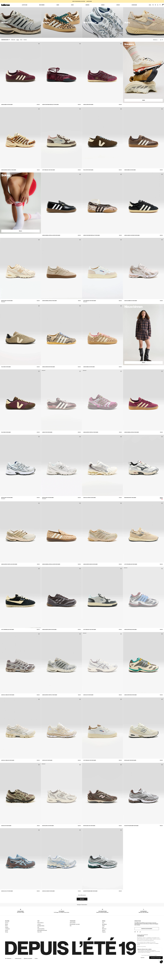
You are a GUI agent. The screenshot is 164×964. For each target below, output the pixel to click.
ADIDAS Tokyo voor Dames (47, 432)
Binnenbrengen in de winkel (75, 924)
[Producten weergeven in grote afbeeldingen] (160, 39)
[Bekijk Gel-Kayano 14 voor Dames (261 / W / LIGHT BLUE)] (61, 858)
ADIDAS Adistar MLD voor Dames (130, 629)
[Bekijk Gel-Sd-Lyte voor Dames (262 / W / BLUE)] (20, 858)
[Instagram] (135, 931)
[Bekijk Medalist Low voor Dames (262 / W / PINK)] (61, 137)
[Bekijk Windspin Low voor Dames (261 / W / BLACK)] (20, 597)
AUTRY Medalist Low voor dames (89, 760)
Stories (6, 925)
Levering (39, 924)
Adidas (103, 925)
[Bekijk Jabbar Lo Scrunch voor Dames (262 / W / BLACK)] (143, 203)
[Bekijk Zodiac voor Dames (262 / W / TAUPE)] (20, 334)
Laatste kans (89, 1)
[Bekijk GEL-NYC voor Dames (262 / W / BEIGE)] (61, 728)
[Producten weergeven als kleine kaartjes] (162, 39)
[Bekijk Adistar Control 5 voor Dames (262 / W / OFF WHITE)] (20, 137)
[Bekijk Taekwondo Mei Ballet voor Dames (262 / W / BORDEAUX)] (61, 72)
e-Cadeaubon (7, 928)
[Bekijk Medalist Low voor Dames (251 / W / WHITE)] (102, 268)
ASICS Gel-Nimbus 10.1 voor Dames (130, 300)
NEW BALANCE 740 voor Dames (7, 300)
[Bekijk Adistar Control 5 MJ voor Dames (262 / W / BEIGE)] (20, 532)
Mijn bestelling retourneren (42, 930)
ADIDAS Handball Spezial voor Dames (49, 300)
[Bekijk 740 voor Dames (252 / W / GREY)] (20, 465)
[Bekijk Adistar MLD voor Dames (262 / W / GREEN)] (143, 662)
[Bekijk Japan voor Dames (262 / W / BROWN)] (102, 72)
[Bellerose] (5, 5)
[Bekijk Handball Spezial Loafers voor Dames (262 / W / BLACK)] (61, 203)
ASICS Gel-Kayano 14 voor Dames (89, 497)
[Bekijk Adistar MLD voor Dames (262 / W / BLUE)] (143, 597)
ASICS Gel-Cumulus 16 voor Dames (7, 760)
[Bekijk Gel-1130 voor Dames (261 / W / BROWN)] (20, 793)
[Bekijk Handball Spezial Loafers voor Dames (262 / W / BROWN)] (61, 532)
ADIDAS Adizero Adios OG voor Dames (90, 564)
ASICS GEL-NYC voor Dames (47, 760)
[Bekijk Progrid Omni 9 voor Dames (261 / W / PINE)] (102, 858)
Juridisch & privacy (18, 958)
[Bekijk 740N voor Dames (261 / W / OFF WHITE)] (143, 728)
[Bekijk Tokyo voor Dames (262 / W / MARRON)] (61, 400)
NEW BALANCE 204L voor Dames (89, 825)
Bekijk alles (13, 39)
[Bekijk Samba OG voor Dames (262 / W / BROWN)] (143, 137)
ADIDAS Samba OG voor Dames (7, 104)
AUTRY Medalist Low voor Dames (89, 300)
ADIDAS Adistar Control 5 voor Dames (90, 432)
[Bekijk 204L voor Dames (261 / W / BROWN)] (102, 793)
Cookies (36, 958)
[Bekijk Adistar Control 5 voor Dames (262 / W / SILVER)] (61, 662)
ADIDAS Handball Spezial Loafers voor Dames (51, 235)
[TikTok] (140, 931)
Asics (103, 927)
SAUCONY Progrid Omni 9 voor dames (131, 825)
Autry (103, 922)
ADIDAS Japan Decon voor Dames (48, 366)
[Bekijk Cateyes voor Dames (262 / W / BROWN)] (102, 137)
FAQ (38, 927)
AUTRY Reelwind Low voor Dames (130, 564)
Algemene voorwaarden (28, 958)
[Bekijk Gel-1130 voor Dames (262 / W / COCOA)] (102, 662)
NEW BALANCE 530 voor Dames (48, 825)
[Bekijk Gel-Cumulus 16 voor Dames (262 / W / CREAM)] (20, 728)
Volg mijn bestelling (40, 928)
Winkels (6, 924)
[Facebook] (137, 931)
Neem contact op (40, 922)
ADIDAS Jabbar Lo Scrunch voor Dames (132, 235)
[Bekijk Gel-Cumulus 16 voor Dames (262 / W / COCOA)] (20, 662)
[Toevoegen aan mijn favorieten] (39, 43)
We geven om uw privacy (141, 946)
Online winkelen (72, 922)
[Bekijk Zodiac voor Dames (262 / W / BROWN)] (20, 400)
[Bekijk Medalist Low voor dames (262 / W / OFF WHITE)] (102, 728)
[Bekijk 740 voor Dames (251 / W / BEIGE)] (20, 268)
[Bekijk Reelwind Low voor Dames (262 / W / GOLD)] (143, 532)
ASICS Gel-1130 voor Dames (6, 825)
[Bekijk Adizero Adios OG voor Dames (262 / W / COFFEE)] (61, 597)
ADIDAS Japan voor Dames (88, 104)
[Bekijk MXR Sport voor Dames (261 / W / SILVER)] (143, 465)
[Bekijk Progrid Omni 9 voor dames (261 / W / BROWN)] (143, 793)
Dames (18, 39)
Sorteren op (155, 39)
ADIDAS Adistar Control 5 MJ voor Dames (9, 564)
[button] (161, 961)
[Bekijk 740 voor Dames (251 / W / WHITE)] (61, 465)
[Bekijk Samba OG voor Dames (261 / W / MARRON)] (20, 72)
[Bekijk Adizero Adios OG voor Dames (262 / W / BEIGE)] (102, 532)
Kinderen (25, 39)
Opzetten (142, 957)
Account (6, 930)
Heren (21, 39)
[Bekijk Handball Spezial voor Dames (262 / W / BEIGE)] (61, 268)
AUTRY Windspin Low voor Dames (7, 629)
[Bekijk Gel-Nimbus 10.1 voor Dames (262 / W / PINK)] (143, 268)
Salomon (103, 930)
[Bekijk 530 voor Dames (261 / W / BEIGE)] (61, 793)
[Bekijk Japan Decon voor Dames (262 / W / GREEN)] (61, 334)
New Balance (104, 924)
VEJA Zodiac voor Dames (6, 366)
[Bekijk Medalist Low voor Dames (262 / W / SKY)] (102, 597)
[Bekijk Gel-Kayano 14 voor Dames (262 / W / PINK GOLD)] (102, 465)
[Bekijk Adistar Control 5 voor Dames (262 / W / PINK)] (102, 400)
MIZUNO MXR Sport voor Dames (130, 497)
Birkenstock (104, 928)
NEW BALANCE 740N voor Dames (130, 760)
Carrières (6, 927)
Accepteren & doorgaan (156, 957)
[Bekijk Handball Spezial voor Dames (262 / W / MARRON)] (143, 400)
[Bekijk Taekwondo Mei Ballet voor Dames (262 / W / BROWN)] (102, 203)
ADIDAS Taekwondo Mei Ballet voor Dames (50, 104)
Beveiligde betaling (40, 925)
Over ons (6, 922)
